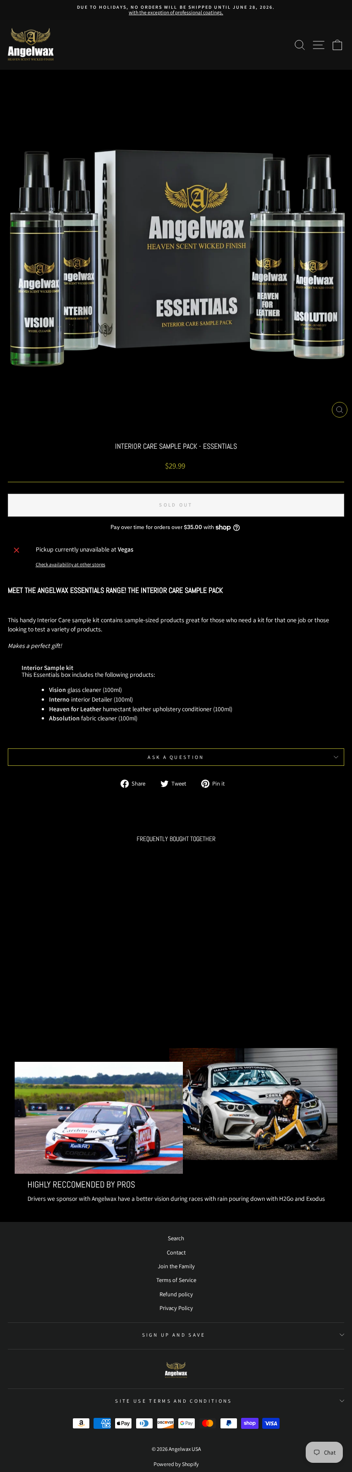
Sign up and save (174, 1335)
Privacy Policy (176, 1308)
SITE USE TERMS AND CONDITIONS (173, 1401)
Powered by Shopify (176, 1464)
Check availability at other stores (70, 564)
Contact (176, 1252)
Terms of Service (176, 1280)
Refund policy (176, 1294)
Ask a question (176, 757)
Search (176, 1238)
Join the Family (176, 1266)
